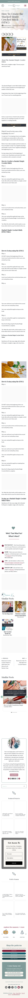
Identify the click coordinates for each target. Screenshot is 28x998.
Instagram (8, 555)
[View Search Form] (3, 5)
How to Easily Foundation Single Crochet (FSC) (13, 705)
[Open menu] (25, 6)
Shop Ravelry (14, 953)
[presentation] (15, 692)
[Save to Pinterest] (8, 34)
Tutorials (7, 10)
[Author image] (3, 26)
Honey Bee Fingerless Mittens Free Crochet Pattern (19, 832)
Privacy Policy (18, 993)
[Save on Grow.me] (11, 34)
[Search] (24, 786)
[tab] (11, 712)
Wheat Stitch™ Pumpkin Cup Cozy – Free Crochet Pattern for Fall (7, 832)
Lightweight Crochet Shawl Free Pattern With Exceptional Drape (7, 814)
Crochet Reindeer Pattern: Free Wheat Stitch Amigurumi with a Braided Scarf (7, 896)
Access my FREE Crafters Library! (14, 1)
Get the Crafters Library (14, 972)
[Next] (26, 697)
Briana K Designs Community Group (14, 562)
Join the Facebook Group (14, 975)
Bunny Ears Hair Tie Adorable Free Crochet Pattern (21, 661)
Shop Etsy (14, 950)
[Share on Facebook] (3, 34)
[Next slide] (26, 934)
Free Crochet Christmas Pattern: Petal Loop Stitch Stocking (7, 914)
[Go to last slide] (2, 697)
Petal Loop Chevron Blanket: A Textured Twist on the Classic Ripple (20, 895)
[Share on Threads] (5, 34)
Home (3, 10)
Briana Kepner (8, 25)
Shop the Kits (14, 958)
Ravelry (12, 569)
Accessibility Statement (16, 994)
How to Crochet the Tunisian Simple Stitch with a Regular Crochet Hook (20, 814)
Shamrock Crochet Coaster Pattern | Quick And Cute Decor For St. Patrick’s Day (6, 663)
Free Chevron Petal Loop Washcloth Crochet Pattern (20, 914)
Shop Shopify (14, 956)
